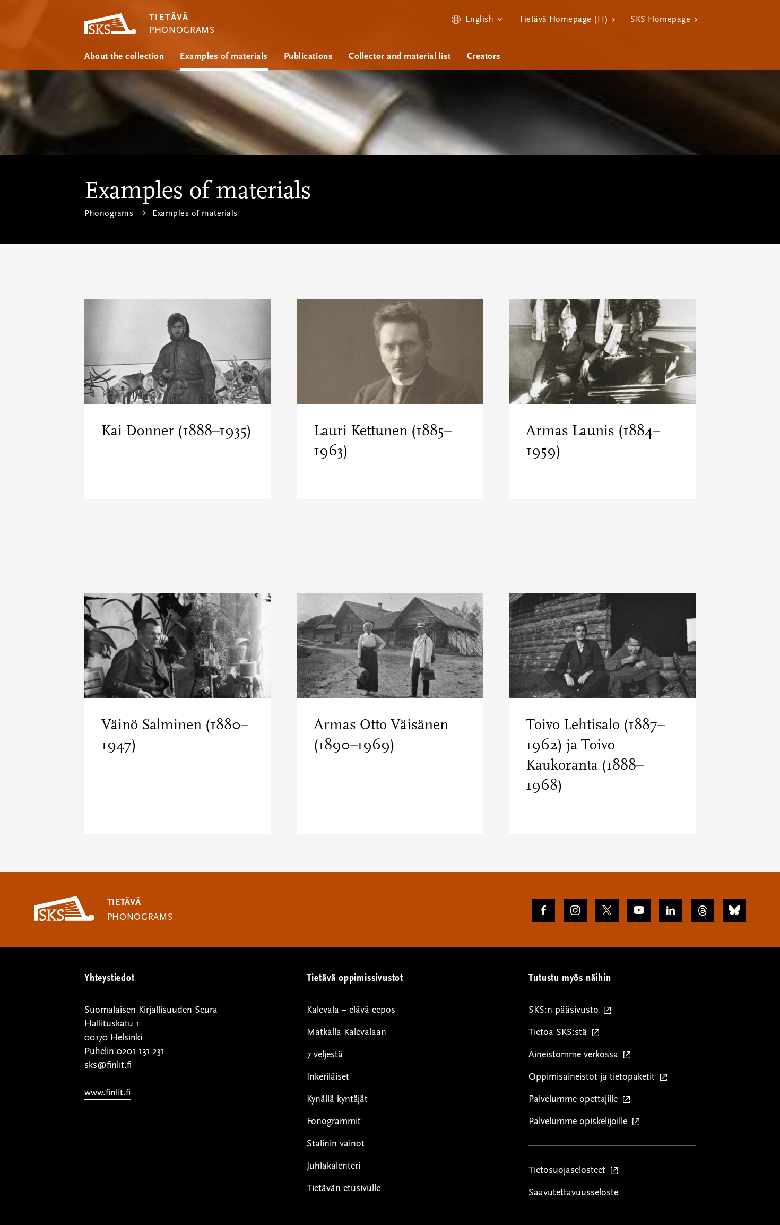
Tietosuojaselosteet (569, 1170)
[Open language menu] (477, 19)
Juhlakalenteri (333, 1165)
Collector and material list (400, 56)
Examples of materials (224, 56)
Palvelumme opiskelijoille (580, 1121)
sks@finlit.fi (108, 1065)
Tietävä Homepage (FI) (563, 19)
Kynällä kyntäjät (337, 1099)
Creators (484, 56)
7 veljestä (325, 1054)
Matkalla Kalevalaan (346, 1032)
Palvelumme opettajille (575, 1099)
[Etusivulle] (64, 918)
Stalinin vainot (336, 1143)
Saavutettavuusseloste (573, 1192)
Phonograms (108, 213)
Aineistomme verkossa (575, 1055)
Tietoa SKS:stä (560, 1032)
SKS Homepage (660, 19)
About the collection (124, 56)
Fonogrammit (334, 1121)
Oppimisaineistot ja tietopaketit (594, 1077)
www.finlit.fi (107, 1092)
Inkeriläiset (328, 1076)
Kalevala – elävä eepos (351, 1009)
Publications (308, 56)
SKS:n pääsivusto (565, 1010)
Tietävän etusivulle (343, 1188)
